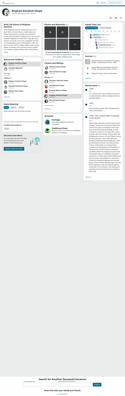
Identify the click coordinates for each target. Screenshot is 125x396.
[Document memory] (50, 32)
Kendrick (21, 107)
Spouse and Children (91, 28)
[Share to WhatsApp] (111, 18)
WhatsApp (63, 394)
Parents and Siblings (105, 28)
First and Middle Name (30, 381)
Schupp (7, 128)
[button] (22, 64)
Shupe (6, 107)
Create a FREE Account (14, 149)
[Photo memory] (75, 32)
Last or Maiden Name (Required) (66, 381)
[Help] (97, 3)
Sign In (103, 3)
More (6, 52)
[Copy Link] (121, 18)
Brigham (13, 107)
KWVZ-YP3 (33, 13)
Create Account (115, 3)
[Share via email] (116, 18)
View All (7, 97)
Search (97, 385)
